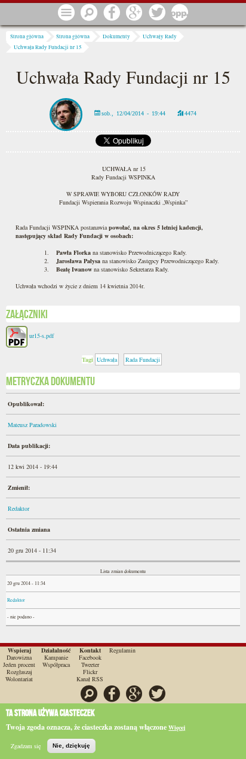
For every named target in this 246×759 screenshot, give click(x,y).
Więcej (176, 727)
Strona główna (27, 36)
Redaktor (18, 508)
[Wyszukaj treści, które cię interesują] (89, 13)
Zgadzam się (26, 746)
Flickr (90, 671)
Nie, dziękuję (71, 745)
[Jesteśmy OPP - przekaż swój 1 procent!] (179, 13)
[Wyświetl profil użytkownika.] (66, 113)
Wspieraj (19, 650)
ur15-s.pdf (41, 335)
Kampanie (56, 657)
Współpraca (56, 664)
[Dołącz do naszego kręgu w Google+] (134, 13)
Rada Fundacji (142, 359)
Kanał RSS (89, 679)
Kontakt (90, 650)
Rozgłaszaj (19, 671)
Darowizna (19, 657)
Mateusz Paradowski (32, 424)
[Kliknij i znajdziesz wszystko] (66, 13)
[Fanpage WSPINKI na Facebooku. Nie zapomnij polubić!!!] (111, 13)
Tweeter (90, 664)
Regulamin (122, 650)
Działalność (55, 650)
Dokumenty (116, 36)
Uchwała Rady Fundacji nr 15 (48, 47)
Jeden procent (19, 664)
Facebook (90, 657)
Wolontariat (19, 679)
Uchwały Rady (160, 36)
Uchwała (107, 359)
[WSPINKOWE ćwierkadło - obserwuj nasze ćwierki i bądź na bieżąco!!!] (157, 13)
